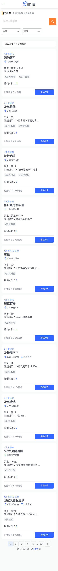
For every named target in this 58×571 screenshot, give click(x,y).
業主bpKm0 (17, 68)
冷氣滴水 (20, 415)
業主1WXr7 (17, 215)
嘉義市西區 (12, 111)
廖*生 (14, 166)
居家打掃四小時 (24, 317)
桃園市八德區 (13, 357)
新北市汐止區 (13, 504)
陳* (12, 363)
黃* (12, 265)
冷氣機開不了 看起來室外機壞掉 (32, 366)
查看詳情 (44, 92)
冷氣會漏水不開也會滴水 (29, 120)
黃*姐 (14, 511)
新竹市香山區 (13, 308)
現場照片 (27, 357)
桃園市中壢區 (13, 62)
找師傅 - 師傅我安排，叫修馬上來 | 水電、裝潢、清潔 (29, 4)
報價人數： (10, 83)
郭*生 (14, 412)
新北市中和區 (13, 160)
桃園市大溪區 (13, 259)
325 (42, 544)
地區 (5, 31)
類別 (26, 31)
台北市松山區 (13, 209)
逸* (12, 314)
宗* (12, 117)
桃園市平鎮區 (13, 455)
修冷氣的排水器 (24, 219)
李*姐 (14, 461)
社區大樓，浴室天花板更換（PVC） (34, 514)
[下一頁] (47, 544)
